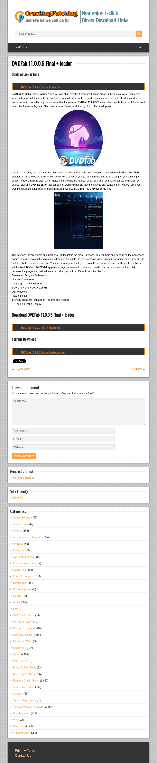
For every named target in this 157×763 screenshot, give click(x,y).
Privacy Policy (25, 750)
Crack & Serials (22, 576)
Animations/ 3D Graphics (28, 537)
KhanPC (18, 497)
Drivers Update (22, 589)
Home (16, 602)
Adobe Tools (20, 524)
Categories (19, 550)
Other (16, 654)
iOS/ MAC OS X (23, 621)
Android (17, 530)
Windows (18, 726)
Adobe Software (22, 517)
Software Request (24, 477)
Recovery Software (24, 674)
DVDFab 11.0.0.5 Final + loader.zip (40, 328)
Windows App (21, 732)
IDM (15, 608)
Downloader (20, 582)
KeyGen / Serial (22, 634)
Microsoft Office (22, 641)
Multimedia (19, 648)
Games (17, 595)
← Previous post (21, 369)
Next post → (138, 369)
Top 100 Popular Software (28, 706)
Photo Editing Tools (24, 667)
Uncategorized (21, 713)
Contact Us (23, 755)
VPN (16, 719)
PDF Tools (19, 661)
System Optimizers (24, 700)
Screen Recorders (23, 687)
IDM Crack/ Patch (23, 615)
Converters (19, 569)
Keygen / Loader (23, 628)
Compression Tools (24, 563)
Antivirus (18, 543)
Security (18, 693)
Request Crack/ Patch (26, 680)
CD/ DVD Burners (23, 556)
